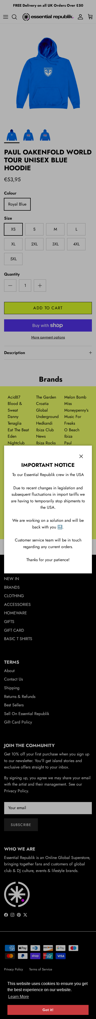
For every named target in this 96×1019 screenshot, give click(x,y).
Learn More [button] (18, 996)
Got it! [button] (48, 1010)
